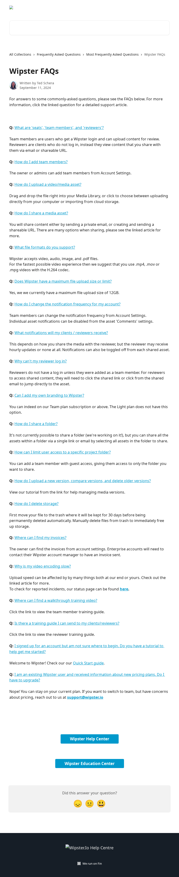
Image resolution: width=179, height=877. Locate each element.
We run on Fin (92, 863)
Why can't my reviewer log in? (40, 361)
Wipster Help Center (89, 739)
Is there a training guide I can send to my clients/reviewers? (66, 623)
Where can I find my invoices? (40, 537)
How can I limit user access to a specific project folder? (62, 452)
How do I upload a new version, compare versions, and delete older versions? (82, 480)
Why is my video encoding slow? (42, 566)
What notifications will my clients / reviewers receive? (61, 332)
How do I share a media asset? (41, 213)
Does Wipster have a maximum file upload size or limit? (63, 281)
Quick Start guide (88, 663)
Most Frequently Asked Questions (112, 54)
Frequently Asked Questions (59, 54)
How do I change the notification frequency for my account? (67, 304)
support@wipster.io (85, 697)
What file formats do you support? (44, 247)
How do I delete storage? (36, 503)
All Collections (20, 54)
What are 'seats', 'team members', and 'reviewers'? (59, 127)
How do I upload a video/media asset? (47, 184)
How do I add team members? (41, 161)
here (124, 589)
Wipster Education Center (90, 763)
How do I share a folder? (36, 423)
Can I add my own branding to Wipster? (49, 395)
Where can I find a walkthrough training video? (55, 600)
